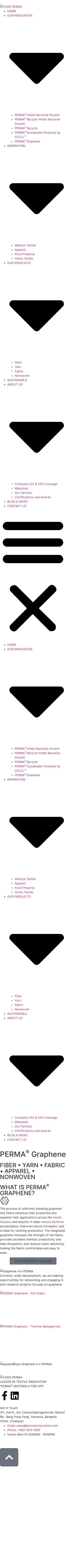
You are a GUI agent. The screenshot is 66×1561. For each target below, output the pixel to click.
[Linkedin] (14, 1395)
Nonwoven (22, 375)
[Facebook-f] (4, 1395)
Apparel (20, 249)
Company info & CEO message (36, 484)
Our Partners (23, 493)
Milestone (21, 488)
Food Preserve (25, 254)
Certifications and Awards (33, 497)
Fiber (18, 362)
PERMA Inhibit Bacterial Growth (37, 115)
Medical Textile (25, 245)
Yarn (18, 367)
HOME (11, 11)
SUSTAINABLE (17, 380)
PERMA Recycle (26, 128)
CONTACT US (16, 506)
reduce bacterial (52, 1222)
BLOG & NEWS (17, 501)
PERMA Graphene (27, 141)
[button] (33, 575)
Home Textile (24, 258)
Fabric (19, 371)
